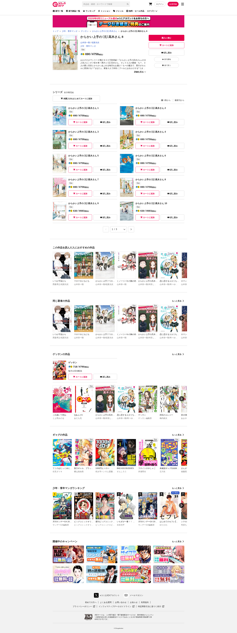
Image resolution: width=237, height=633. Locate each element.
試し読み (168, 53)
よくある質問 (106, 602)
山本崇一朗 (85, 42)
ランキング (90, 11)
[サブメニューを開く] (182, 4)
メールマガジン (136, 595)
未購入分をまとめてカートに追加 (77, 98)
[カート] (150, 4)
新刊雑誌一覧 (74, 11)
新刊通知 (167, 59)
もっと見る (177, 301)
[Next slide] (181, 265)
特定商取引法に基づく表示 (151, 606)
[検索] (127, 4)
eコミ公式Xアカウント (107, 596)
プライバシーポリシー (84, 606)
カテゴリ (151, 11)
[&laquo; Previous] (106, 229)
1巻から (167, 100)
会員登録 (173, 4)
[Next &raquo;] (131, 229)
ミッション (105, 11)
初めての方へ (91, 602)
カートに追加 (168, 45)
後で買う (167, 65)
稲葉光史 (95, 42)
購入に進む (166, 38)
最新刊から (179, 100)
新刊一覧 (59, 11)
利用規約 (145, 602)
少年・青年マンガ (88, 46)
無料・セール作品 (136, 11)
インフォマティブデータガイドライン (115, 606)
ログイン (160, 4)
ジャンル (119, 11)
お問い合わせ (120, 602)
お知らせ (134, 602)
